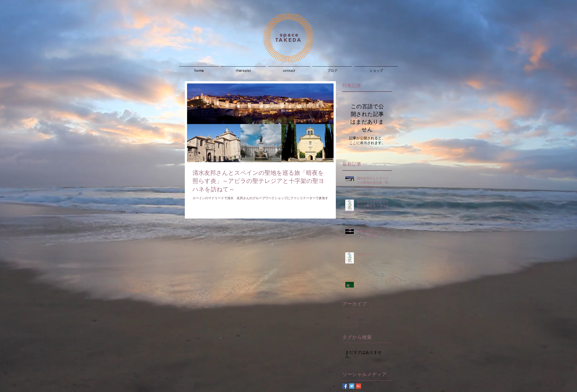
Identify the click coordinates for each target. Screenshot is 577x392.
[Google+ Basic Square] (358, 386)
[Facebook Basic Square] (345, 386)
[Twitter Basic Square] (351, 386)
